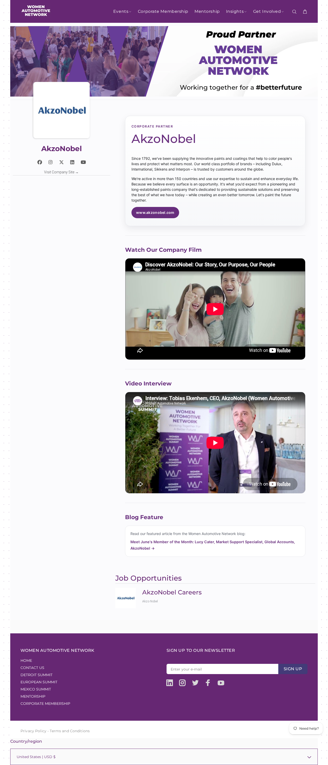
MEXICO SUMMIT (35, 689)
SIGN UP (293, 668)
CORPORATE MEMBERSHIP (45, 703)
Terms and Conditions (70, 731)
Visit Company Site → (61, 172)
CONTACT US (32, 667)
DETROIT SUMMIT (36, 675)
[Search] (295, 12)
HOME (26, 660)
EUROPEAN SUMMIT (38, 682)
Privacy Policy (33, 731)
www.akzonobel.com (155, 212)
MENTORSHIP (32, 696)
